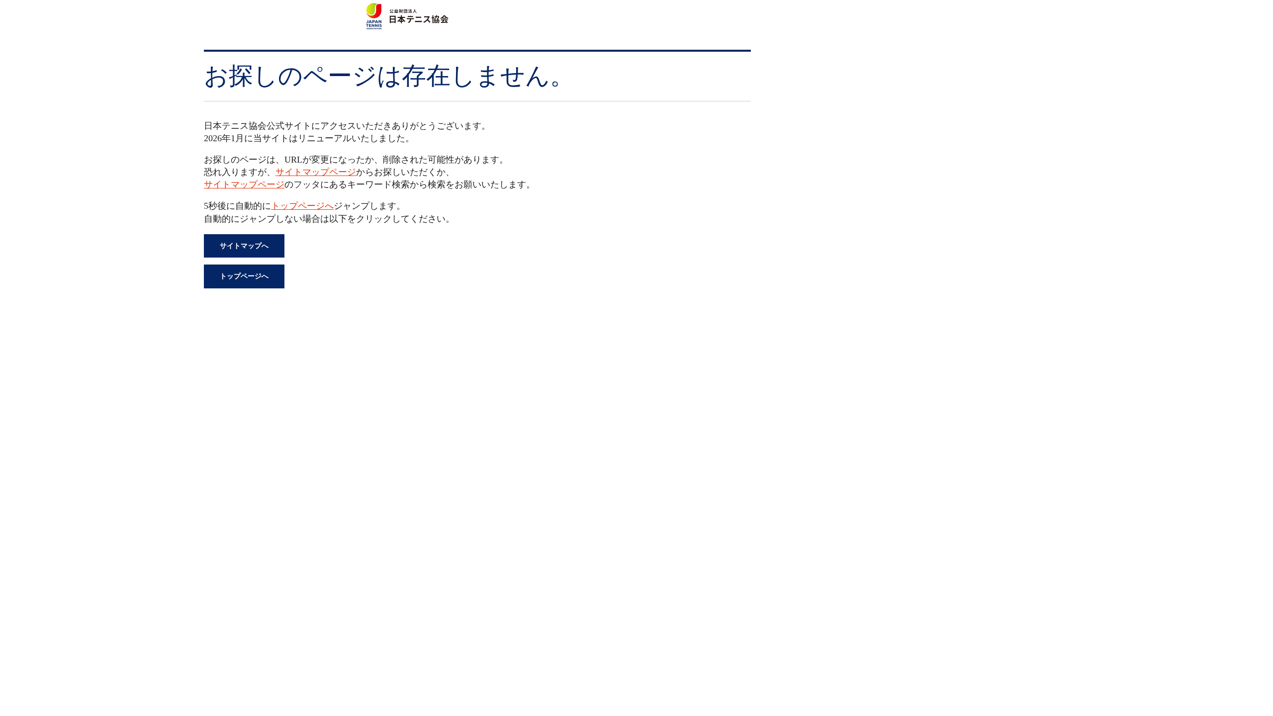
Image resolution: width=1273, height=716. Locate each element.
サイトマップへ (244, 246)
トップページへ (302, 206)
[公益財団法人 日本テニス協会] (406, 8)
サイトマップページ (315, 172)
